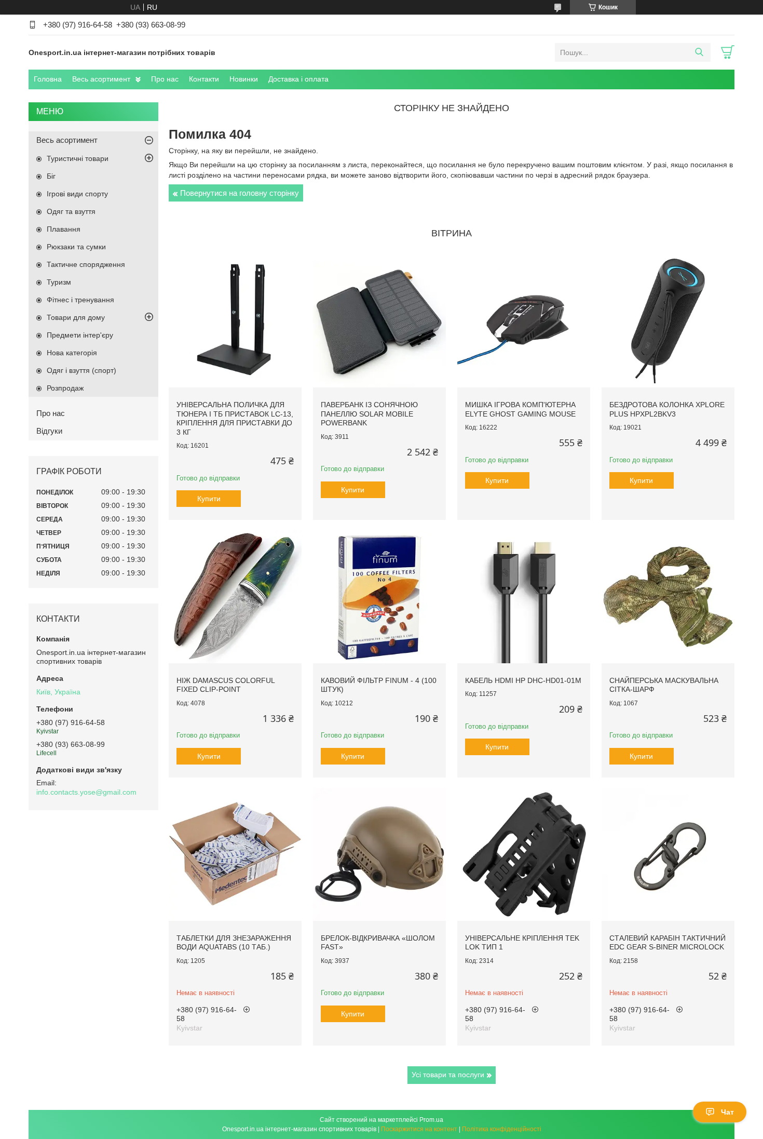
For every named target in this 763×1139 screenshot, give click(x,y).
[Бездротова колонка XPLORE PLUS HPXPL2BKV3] (668, 320)
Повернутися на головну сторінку (239, 193)
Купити (209, 498)
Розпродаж (65, 388)
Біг (51, 176)
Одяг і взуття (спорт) (81, 370)
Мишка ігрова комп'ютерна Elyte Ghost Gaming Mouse (520, 409)
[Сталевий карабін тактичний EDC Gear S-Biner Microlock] (668, 854)
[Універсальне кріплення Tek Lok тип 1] (523, 854)
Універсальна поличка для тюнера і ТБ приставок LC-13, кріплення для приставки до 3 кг (234, 418)
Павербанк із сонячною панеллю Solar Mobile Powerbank (369, 413)
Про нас (165, 79)
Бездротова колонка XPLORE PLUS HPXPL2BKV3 (667, 409)
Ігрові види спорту (77, 194)
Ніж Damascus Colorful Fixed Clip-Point (225, 685)
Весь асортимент (101, 79)
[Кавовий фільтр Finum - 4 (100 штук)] (379, 596)
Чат (727, 1112)
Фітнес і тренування (80, 300)
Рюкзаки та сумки (76, 247)
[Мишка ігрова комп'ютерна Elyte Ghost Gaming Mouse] (523, 320)
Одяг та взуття (71, 211)
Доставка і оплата (298, 79)
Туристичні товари (77, 158)
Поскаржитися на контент (419, 1129)
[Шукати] (699, 52)
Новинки (243, 79)
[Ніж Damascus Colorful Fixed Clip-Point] (235, 596)
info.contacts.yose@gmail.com (86, 792)
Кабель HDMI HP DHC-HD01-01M (523, 680)
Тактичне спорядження (86, 264)
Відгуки (49, 430)
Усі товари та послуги (448, 1074)
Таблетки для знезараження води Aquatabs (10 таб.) (233, 943)
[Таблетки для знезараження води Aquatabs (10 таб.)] (235, 854)
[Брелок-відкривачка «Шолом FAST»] (379, 854)
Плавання (63, 229)
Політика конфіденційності (501, 1129)
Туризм (59, 282)
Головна (48, 79)
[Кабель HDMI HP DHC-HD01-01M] (523, 596)
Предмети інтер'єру (80, 335)
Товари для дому (76, 317)
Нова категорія (72, 353)
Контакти (204, 79)
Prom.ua (431, 1119)
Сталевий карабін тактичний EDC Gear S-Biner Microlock (667, 943)
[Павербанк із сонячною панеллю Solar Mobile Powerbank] (379, 320)
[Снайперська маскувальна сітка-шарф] (668, 596)
